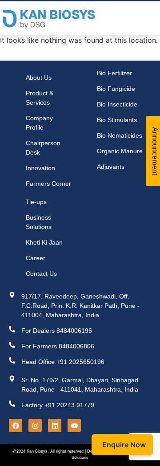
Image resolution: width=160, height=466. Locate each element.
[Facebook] (15, 425)
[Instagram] (35, 425)
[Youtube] (74, 425)
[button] (144, 18)
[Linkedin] (54, 425)
